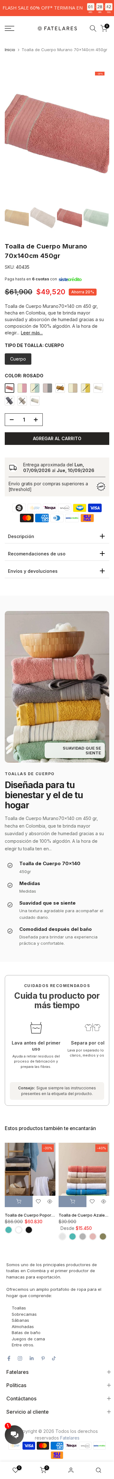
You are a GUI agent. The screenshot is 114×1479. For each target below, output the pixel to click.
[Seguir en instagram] (20, 1358)
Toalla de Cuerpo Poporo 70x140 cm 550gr (47, 1215)
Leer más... (32, 332)
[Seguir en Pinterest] (43, 1358)
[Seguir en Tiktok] (54, 1358)
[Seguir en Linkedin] (31, 1358)
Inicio (10, 49)
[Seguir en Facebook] (8, 1358)
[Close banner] (108, 8)
